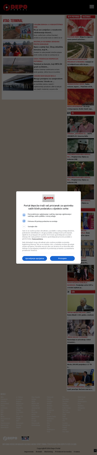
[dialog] (48, 227)
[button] (48, 226)
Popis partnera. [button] (37, 239)
